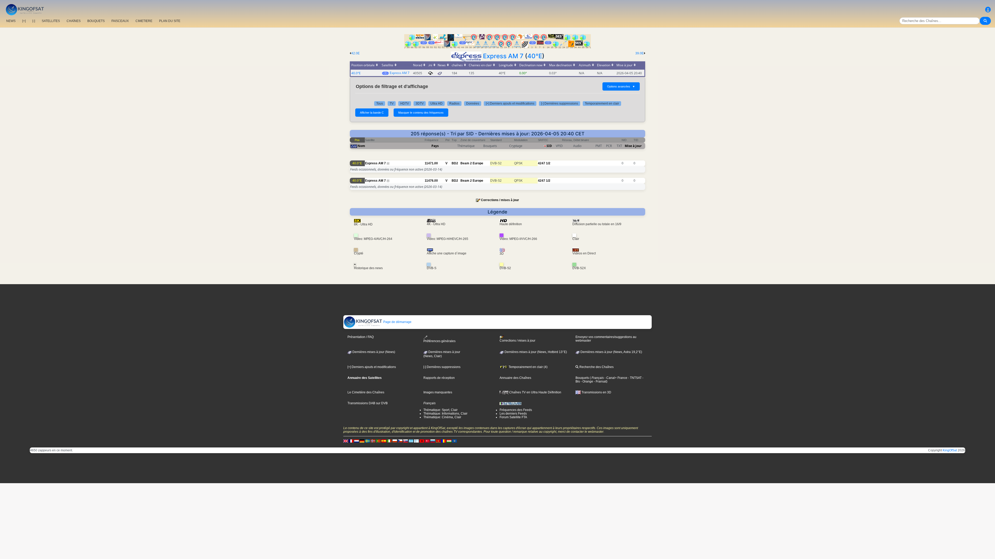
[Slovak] (405, 441)
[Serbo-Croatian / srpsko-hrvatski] (438, 441)
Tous (379, 103)
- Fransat (599, 381)
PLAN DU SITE (169, 21)
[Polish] (394, 441)
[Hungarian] (449, 441)
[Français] (351, 441)
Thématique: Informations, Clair (445, 413)
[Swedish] (367, 441)
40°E (534, 56)
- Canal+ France (615, 378)
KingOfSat (950, 450)
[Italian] (389, 441)
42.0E (355, 53)
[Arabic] (422, 441)
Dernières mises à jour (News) (373, 352)
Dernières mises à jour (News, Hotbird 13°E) (535, 352)
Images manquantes (437, 392)
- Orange (586, 381)
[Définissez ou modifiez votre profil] (988, 9)
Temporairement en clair (602, 103)
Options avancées (621, 86)
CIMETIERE (144, 21)
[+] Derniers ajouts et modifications (510, 103)
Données (472, 103)
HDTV (404, 103)
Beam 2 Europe (471, 163)
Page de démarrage (396, 322)
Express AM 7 (503, 56)
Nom (361, 146)
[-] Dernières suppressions (559, 103)
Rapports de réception (439, 378)
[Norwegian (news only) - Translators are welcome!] (373, 441)
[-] (33, 21)
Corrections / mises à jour (500, 200)
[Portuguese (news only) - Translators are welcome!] (378, 441)
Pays (435, 146)
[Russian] (432, 441)
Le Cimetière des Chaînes (365, 392)
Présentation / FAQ (360, 337)
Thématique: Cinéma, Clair (442, 417)
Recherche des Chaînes (596, 367)
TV (392, 103)
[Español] (383, 441)
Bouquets (582, 378)
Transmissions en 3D (596, 392)
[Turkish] (427, 441)
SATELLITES (51, 21)
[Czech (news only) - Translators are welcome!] (400, 441)
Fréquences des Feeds (516, 410)
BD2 (455, 163)
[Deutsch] (362, 441)
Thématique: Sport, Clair (440, 410)
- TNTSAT (634, 378)
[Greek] (411, 441)
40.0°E (356, 73)
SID (549, 146)
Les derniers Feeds (513, 413)
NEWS (11, 21)
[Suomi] (416, 441)
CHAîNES (74, 21)
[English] (345, 441)
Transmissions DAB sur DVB (367, 403)
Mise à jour (633, 146)
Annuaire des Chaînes (515, 378)
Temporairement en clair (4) (528, 367)
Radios (454, 103)
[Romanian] (443, 441)
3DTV (420, 103)
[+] (24, 21)
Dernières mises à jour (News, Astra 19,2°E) (611, 352)
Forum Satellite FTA (513, 417)
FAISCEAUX (120, 21)
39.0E (639, 53)
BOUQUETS (96, 21)
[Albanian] (454, 441)
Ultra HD (436, 103)
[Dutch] (356, 441)
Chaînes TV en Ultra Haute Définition (534, 392)
